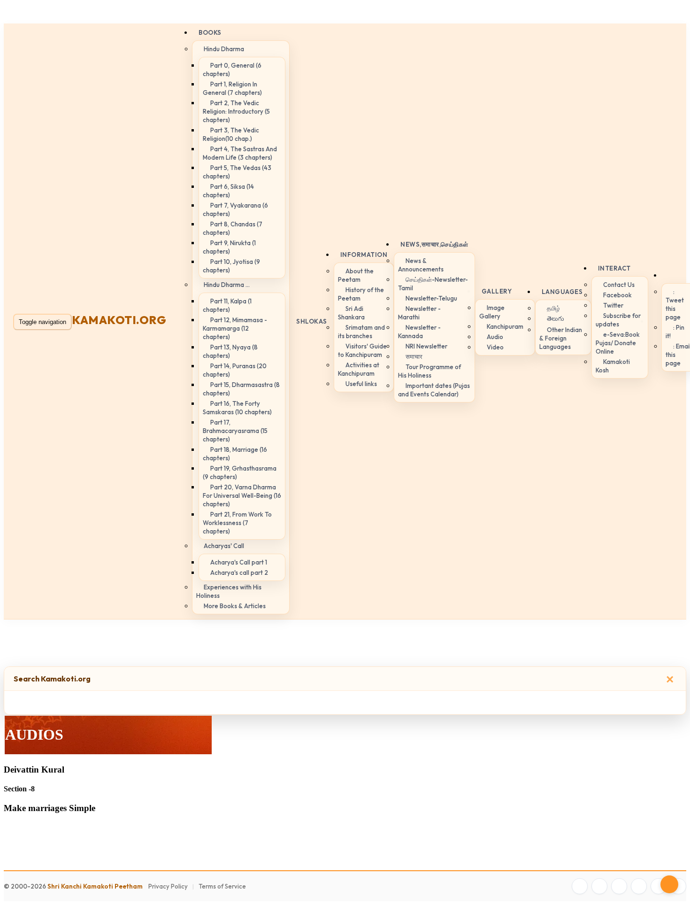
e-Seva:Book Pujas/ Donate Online (618, 343)
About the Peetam (356, 275)
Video (495, 347)
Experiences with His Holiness (228, 591)
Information (364, 254)
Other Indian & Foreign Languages (560, 338)
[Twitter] (599, 886)
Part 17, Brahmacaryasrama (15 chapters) (235, 430)
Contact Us (619, 284)
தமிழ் (553, 308)
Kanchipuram (505, 326)
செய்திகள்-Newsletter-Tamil (433, 284)
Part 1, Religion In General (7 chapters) (232, 88)
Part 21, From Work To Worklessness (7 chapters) (237, 523)
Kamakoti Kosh (613, 366)
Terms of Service (222, 886)
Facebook (617, 295)
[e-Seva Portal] (678, 886)
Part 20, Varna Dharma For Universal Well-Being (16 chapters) (242, 495)
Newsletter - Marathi (419, 313)
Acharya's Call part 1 (238, 562)
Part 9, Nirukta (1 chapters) (229, 247)
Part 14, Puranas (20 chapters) (235, 370)
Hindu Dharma (224, 49)
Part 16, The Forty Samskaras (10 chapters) (237, 408)
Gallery (497, 291)
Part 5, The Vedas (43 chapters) (237, 172)
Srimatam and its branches (361, 332)
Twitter (613, 305)
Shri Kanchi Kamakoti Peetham (95, 886)
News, (434, 244)
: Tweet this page (675, 304)
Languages (562, 291)
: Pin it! (675, 332)
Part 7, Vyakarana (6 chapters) (235, 209)
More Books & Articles (235, 606)
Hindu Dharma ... (227, 284)
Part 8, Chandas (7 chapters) (232, 228)
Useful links (361, 383)
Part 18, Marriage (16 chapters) (235, 454)
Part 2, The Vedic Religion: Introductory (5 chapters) (236, 111)
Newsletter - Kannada (419, 332)
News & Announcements (421, 265)
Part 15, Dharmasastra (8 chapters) (241, 389)
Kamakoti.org (119, 320)
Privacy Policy (168, 886)
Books (210, 32)
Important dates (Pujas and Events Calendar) (434, 390)
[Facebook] (580, 886)
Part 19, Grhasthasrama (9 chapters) (239, 472)
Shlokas (311, 321)
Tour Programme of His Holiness (429, 371)
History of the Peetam (361, 294)
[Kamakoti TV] (659, 886)
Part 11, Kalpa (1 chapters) (227, 305)
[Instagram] (619, 886)
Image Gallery (492, 312)
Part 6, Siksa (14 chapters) (228, 191)
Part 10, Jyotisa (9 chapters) (231, 266)
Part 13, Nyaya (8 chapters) (230, 351)
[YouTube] (639, 886)
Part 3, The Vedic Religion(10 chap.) (231, 134)
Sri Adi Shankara (351, 313)
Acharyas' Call (224, 545)
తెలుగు (555, 318)
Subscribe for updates (618, 320)
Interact (614, 268)
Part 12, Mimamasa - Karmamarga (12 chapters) (235, 328)
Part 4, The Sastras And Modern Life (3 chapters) (240, 153)
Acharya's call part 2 (239, 572)
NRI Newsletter (426, 346)
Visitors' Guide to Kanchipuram (362, 350)
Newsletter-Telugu (431, 298)
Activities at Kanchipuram (358, 369)
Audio (495, 336)
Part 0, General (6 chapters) (232, 69)
